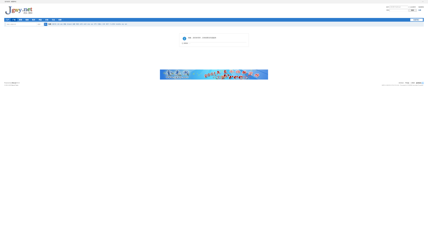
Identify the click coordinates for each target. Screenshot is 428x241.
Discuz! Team (14, 85)
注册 (419, 10)
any (123, 24)
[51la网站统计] (423, 83)
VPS (95, 24)
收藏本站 (13, 1)
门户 (7, 20)
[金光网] (20, 10)
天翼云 (100, 24)
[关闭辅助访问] (420, 2)
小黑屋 (413, 83)
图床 (33, 20)
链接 (27, 20)
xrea (88, 24)
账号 (387, 7)
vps (92, 24)
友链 (46, 20)
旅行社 (54, 24)
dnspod (69, 24)
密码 (387, 10)
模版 (65, 24)
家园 (20, 20)
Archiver (401, 83)
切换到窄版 (423, 2)
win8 (85, 24)
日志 (53, 20)
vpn (126, 24)
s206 (81, 24)
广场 (13, 20)
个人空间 (112, 24)
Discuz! (14, 83)
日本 (103, 24)
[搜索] (45, 24)
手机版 (407, 83)
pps (61, 24)
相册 (60, 20)
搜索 (39, 24)
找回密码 (421, 7)
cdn (58, 24)
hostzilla (118, 24)
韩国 (77, 24)
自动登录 (413, 7)
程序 (107, 24)
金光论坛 (418, 83)
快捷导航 (416, 20)
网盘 (40, 20)
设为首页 (7, 1)
